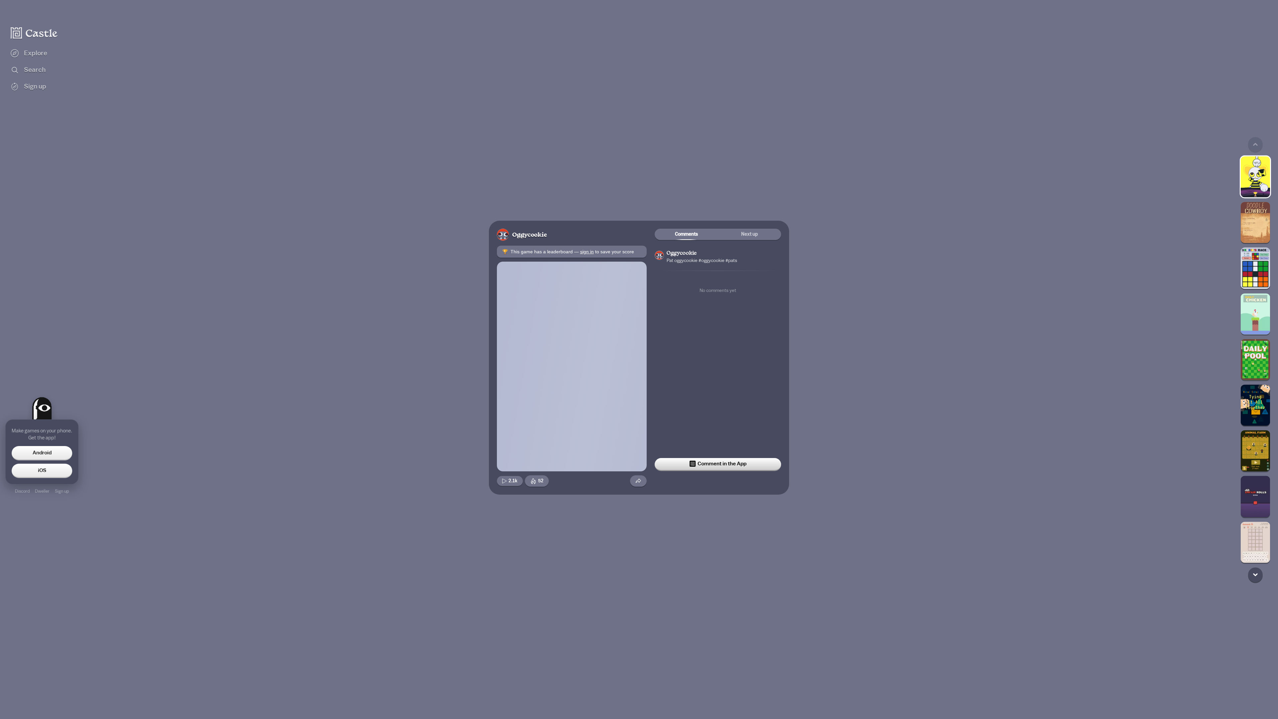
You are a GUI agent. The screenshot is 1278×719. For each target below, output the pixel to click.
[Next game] (1255, 574)
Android (42, 452)
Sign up (62, 491)
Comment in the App (722, 463)
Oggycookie (529, 235)
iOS (42, 470)
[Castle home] (34, 33)
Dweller (42, 491)
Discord (22, 491)
